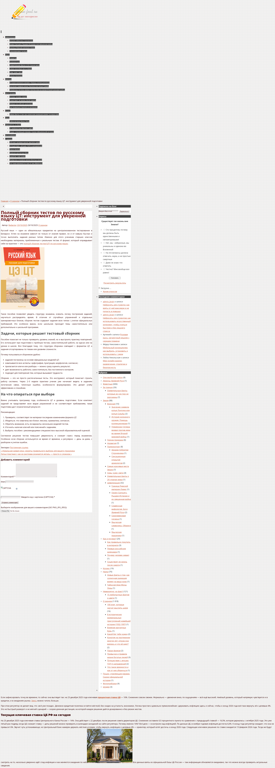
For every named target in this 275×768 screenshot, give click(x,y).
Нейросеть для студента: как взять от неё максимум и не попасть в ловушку (116, 308)
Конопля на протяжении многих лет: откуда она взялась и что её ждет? (118, 640)
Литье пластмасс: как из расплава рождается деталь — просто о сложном (36, 454)
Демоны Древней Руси (113, 380)
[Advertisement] (137, 183)
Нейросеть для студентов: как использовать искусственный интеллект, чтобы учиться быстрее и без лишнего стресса (117, 324)
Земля (106, 400)
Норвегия (111, 443)
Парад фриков (114, 650)
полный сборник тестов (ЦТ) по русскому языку (46, 243)
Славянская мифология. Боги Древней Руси (120, 509)
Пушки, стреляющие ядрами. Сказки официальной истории (116, 677)
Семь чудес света (115, 473)
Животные (108, 384)
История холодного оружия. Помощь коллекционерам (121, 420)
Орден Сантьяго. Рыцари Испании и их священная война (121, 496)
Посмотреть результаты (114, 283)
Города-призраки (115, 440)
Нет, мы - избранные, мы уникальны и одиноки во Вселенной (116, 246)
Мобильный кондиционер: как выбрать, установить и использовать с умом (115, 350)
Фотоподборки (110, 683)
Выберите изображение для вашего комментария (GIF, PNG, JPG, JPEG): (34, 507)
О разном (14, 201)
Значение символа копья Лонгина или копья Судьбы (121, 410)
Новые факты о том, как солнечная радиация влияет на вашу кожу (118, 578)
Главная (4, 201)
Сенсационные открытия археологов (118, 459)
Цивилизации (113, 482)
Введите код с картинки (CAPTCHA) (37, 497)
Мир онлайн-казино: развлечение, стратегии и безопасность (115, 364)
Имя (3, 481)
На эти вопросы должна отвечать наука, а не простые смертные (117, 256)
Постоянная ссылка (19, 447)
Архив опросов (110, 291)
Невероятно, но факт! (113, 591)
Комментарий (8, 476)
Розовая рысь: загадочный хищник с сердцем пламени (116, 337)
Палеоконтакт (113, 446)
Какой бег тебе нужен (117, 634)
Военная (111, 404)
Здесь (34, 700)
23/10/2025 (22, 225)
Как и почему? (109, 538)
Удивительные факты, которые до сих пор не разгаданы (117, 393)
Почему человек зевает (118, 555)
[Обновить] (17, 488)
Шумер (106, 687)
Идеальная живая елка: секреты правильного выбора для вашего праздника (38, 451)
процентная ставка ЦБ (109, 697)
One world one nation (113, 377)
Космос (106, 568)
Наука (105, 571)
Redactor (12, 225)
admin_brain (108, 301)
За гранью (108, 387)
